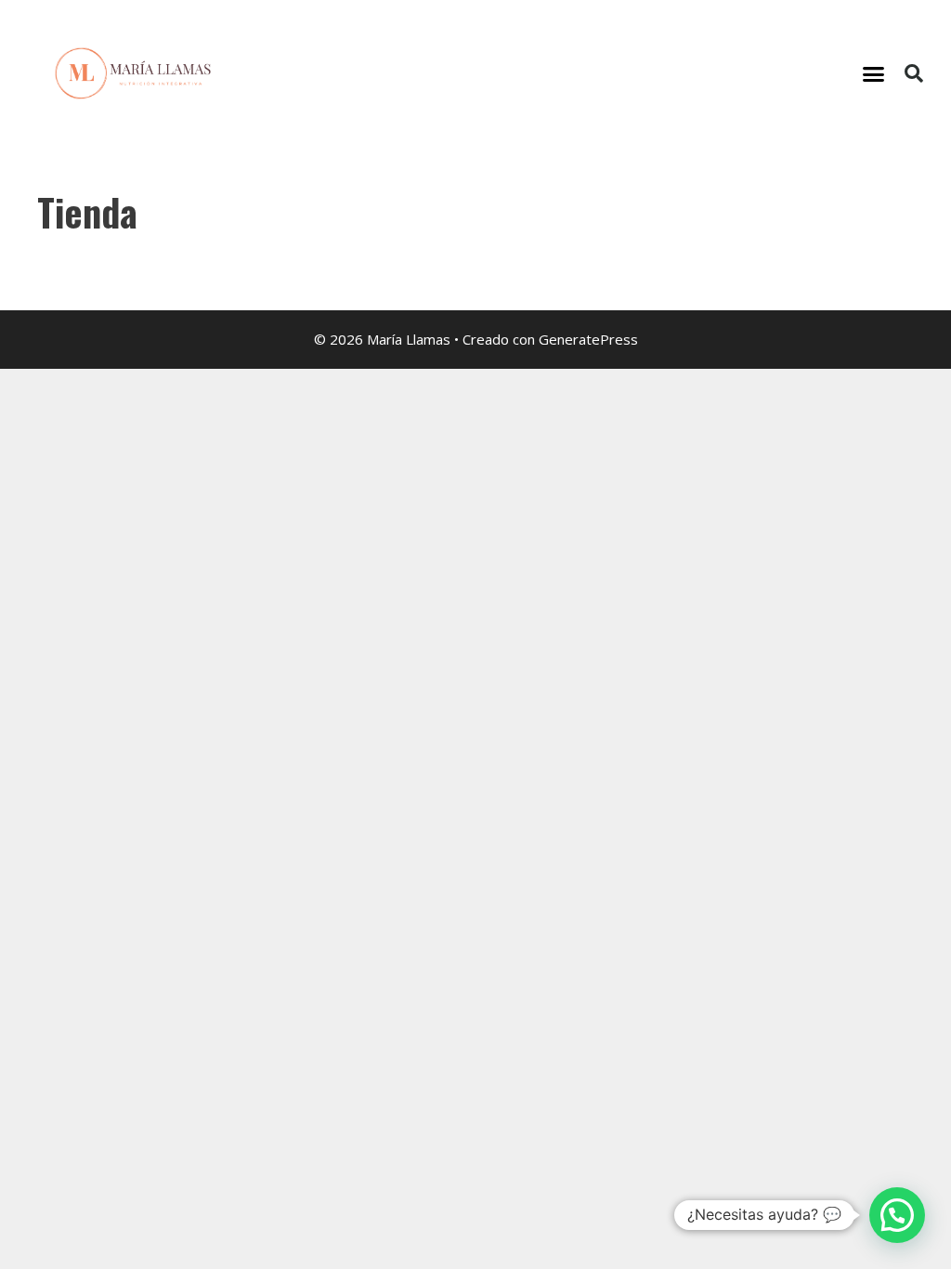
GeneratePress (588, 339)
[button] (874, 73)
